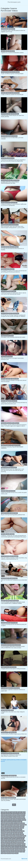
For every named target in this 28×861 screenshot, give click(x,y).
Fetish (2, 829)
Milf (2, 837)
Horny (8, 832)
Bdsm (5, 815)
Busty (24, 818)
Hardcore (13, 831)
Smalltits (21, 847)
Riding (15, 843)
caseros (13, 72)
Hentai (17, 831)
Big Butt (18, 815)
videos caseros (13, 667)
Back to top (24, 858)
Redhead (3, 843)
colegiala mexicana (15, 180)
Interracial (20, 832)
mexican (8, 113)
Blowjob (10, 818)
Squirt (2, 848)
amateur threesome (12, 467)
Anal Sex (3, 813)
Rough (23, 843)
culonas (7, 534)
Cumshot (22, 823)
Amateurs (20, 812)
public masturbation (14, 556)
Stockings (8, 850)
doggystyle (8, 401)
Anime (7, 813)
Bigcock (18, 816)
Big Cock (23, 815)
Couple (16, 821)
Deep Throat (10, 824)
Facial (2, 827)
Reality (22, 842)
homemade (17, 93)
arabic (7, 51)
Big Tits (14, 816)
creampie (8, 378)
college (3, 224)
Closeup (24, 820)
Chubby (14, 820)
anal (6, 136)
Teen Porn (3, 851)
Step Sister (17, 848)
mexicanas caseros (14, 113)
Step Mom (12, 848)
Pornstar (16, 840)
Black (2, 818)
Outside (18, 839)
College (5, 821)
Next (14, 804)
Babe (21, 813)
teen (12, 710)
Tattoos (20, 850)
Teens (12, 851)
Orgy (10, 839)
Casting (5, 820)
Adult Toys (10, 812)
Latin (14, 834)
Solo (25, 847)
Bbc (24, 813)
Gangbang (20, 829)
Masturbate (12, 835)
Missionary (6, 837)
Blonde (6, 818)
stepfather (12, 269)
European (22, 826)
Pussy (2, 842)
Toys (2, 853)
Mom (11, 837)
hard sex (3, 401)
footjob (14, 797)
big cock (17, 423)
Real (18, 842)
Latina (18, 834)
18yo (2, 812)
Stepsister (3, 850)
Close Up (19, 820)
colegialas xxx (12, 28)
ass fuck (3, 490)
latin (2, 202)
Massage (7, 835)
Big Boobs (14, 815)
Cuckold (7, 823)
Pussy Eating (7, 842)
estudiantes (4, 645)
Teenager (8, 851)
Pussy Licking (13, 842)
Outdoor (13, 839)
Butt (2, 820)
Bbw (2, 815)
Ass (13, 813)
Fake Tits (6, 827)
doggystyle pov (9, 688)
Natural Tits (19, 837)
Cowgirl (20, 821)
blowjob (17, 72)
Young (16, 853)
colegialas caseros (9, 93)
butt (7, 158)
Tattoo (16, 850)
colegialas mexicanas (13, 136)
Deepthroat (16, 824)
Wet (5, 853)
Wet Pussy (9, 853)
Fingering (7, 829)
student (3, 600)
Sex (6, 845)
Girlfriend (3, 831)
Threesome (17, 851)
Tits (21, 851)
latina (3, 797)
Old (23, 837)
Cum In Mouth (16, 823)
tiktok (7, 247)
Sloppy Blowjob (8, 847)
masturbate (4, 423)
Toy (23, 851)
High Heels (22, 831)
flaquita (16, 247)
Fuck (11, 829)
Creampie (3, 823)
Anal (24, 812)
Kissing (10, 834)
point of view (7, 202)
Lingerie (3, 835)
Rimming (19, 843)
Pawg (2, 840)
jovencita (3, 247)
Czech (6, 824)
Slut (12, 847)
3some (5, 812)
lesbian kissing (12, 490)
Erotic (18, 826)
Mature (24, 835)
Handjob (8, 831)
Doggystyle (3, 826)
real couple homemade (6, 72)
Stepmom (22, 848)
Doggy (25, 824)
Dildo (21, 824)
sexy (2, 356)
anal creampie (4, 710)
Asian (11, 813)
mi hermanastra (5, 28)
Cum (12, 823)
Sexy (9, 845)
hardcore (3, 93)
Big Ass (9, 815)
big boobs (3, 158)
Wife (13, 853)
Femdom (21, 827)
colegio (3, 335)
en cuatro (3, 688)
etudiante (9, 645)
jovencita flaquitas (5, 578)
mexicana (3, 113)
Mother (14, 837)
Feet (10, 827)
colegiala (8, 180)
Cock (2, 821)
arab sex (3, 51)
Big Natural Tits (9, 816)
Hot (11, 832)
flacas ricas (12, 158)
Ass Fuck (17, 813)
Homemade (3, 832)
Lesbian (21, 834)
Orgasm (5, 839)
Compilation (11, 821)
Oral (2, 839)
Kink (7, 834)
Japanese (3, 834)
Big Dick (2, 816)
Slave (2, 847)
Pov (20, 840)
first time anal (16, 688)
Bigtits (23, 816)
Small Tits (17, 847)
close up (3, 534)
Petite (6, 840)
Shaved (12, 845)
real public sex (8, 224)
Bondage (15, 818)
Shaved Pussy (18, 845)
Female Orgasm (16, 827)
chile (6, 797)
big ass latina (16, 313)
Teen (24, 850)
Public (23, 840)
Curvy (2, 824)
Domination (9, 826)
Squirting (7, 848)
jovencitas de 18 (5, 732)
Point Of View (11, 840)
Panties (22, 839)
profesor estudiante (16, 645)
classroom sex (15, 224)
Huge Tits (15, 832)
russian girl (12, 51)
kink (7, 490)
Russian (2, 845)
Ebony (14, 826)
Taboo (13, 850)
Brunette (19, 818)
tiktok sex (12, 247)
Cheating (10, 820)
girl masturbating (5, 556)
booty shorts (14, 401)
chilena (3, 136)
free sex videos (14, 202)
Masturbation (19, 835)
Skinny (23, 845)
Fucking (14, 829)
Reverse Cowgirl (9, 843)
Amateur (15, 812)
